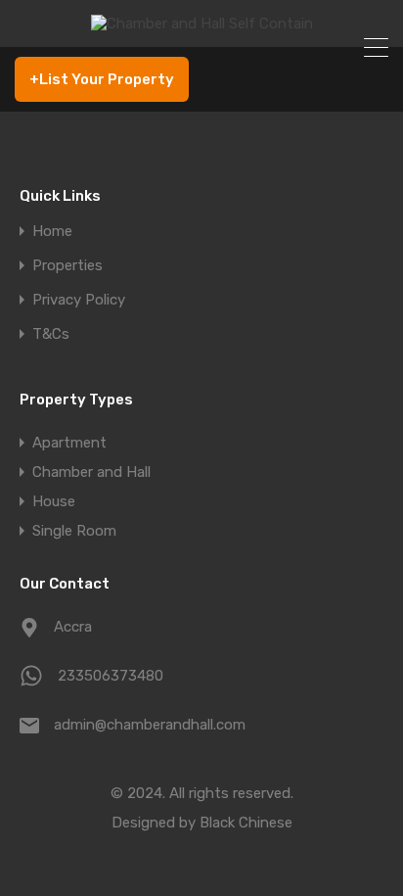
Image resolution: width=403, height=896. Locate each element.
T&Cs (50, 334)
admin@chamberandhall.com (150, 724)
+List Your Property (101, 79)
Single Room (74, 531)
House (53, 501)
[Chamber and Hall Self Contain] (202, 23)
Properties (67, 266)
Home (52, 231)
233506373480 (110, 675)
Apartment (69, 442)
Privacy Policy (78, 300)
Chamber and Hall (91, 472)
